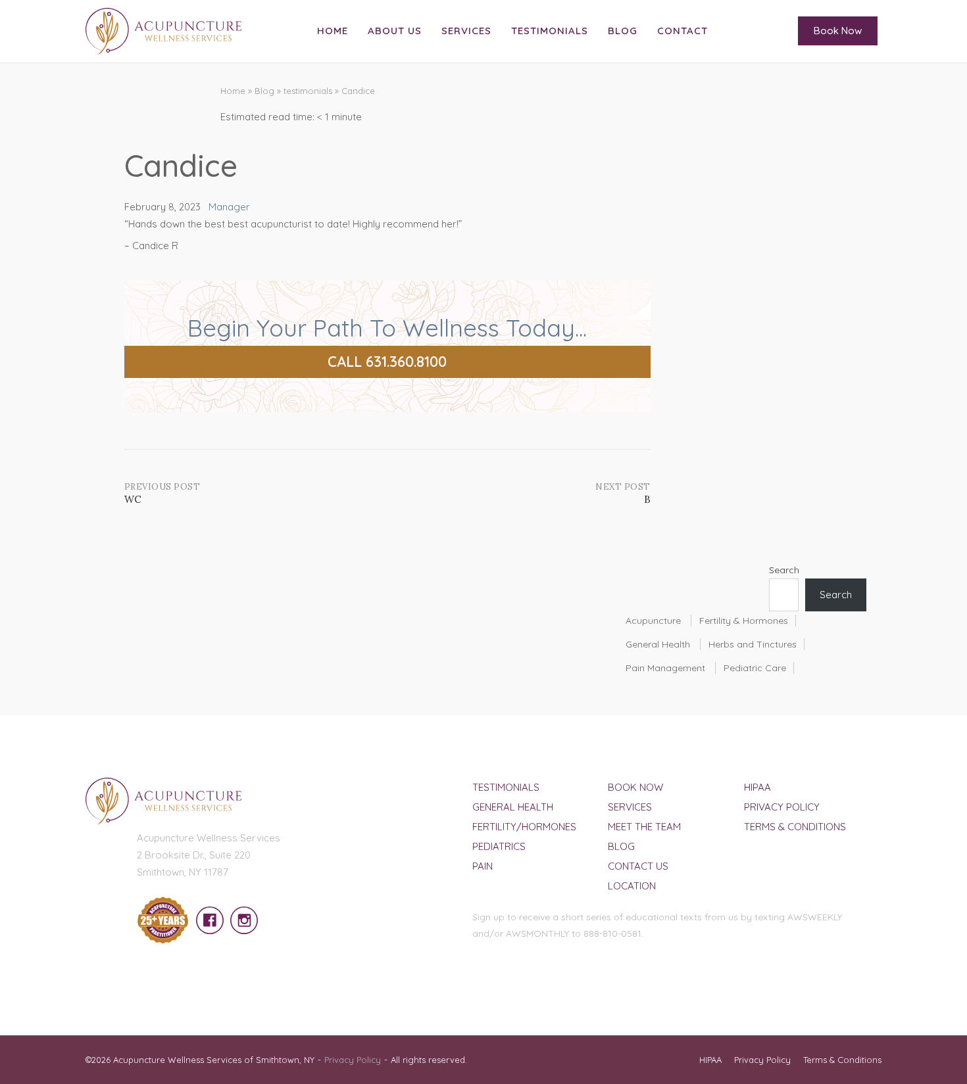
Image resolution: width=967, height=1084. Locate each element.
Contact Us (638, 866)
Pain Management (665, 668)
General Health (658, 644)
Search (784, 570)
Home (332, 30)
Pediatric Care (755, 668)
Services (466, 30)
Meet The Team (644, 826)
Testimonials (549, 30)
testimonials (308, 90)
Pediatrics (499, 846)
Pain (482, 866)
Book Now (838, 30)
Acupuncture (653, 620)
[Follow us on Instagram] (241, 913)
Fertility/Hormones (524, 826)
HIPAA (757, 787)
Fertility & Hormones (743, 620)
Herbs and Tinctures (752, 644)
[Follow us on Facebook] (206, 913)
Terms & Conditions (795, 826)
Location (632, 886)
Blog (622, 30)
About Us (395, 30)
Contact (682, 30)
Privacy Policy (782, 807)
